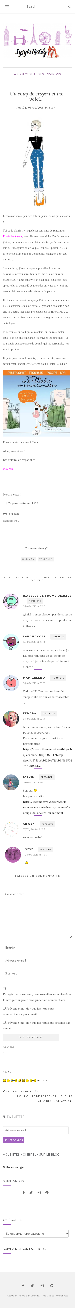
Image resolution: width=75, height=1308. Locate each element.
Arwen (29, 823)
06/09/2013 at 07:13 (34, 718)
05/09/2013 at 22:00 (34, 683)
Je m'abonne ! (14, 1140)
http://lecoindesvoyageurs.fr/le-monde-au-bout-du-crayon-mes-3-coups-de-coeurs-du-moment (46, 807)
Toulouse (45, 559)
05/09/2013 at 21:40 (34, 641)
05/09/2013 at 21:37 (34, 606)
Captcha (8, 1046)
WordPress (62, 1295)
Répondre (35, 601)
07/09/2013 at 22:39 (34, 829)
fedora (29, 713)
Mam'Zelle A (34, 677)
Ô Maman (28, 559)
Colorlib (34, 1295)
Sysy (52, 107)
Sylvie (28, 776)
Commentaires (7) (36, 548)
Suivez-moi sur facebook (24, 1249)
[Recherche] (69, 7)
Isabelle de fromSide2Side (47, 595)
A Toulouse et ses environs (37, 74)
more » (42, 1080)
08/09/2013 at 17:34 (36, 854)
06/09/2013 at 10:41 (33, 782)
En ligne (14, 1167)
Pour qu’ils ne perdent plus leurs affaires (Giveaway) (44, 1098)
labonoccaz (34, 636)
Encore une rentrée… (22, 1091)
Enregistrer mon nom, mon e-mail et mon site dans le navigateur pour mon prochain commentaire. (37, 997)
